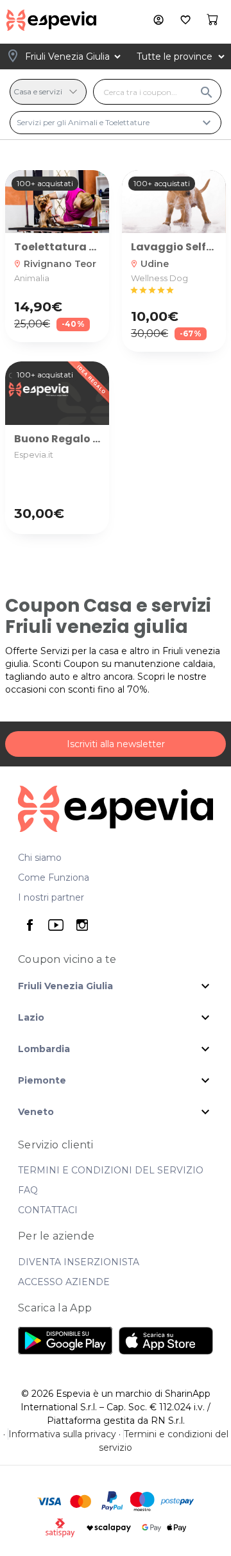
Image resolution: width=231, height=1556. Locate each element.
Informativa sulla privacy (62, 1434)
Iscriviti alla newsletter (116, 744)
